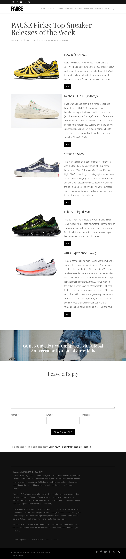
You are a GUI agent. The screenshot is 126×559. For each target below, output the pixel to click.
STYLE (59, 40)
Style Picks (65, 40)
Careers (34, 540)
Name (14, 415)
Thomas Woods (18, 40)
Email (49, 415)
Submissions (43, 540)
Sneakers (53, 40)
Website (86, 415)
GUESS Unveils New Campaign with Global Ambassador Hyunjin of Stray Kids (63, 345)
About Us (16, 540)
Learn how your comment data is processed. (70, 447)
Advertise (25, 540)
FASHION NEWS (44, 40)
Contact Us (54, 540)
